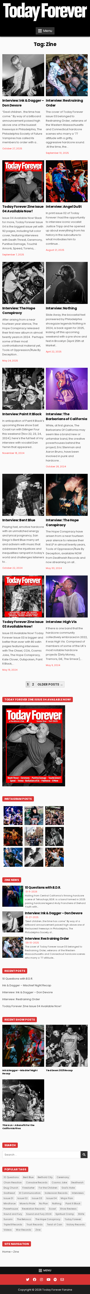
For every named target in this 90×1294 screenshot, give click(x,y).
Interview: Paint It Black (22, 414)
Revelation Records (33, 1208)
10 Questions (11, 1177)
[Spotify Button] (55, 1279)
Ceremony (63, 1177)
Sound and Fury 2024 (38, 1214)
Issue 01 (8, 1198)
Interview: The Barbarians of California (66, 416)
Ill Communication (30, 1193)
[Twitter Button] (28, 1279)
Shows (36, 1038)
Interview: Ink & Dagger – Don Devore (23, 103)
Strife (81, 1214)
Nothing (56, 1203)
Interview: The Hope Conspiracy (18, 310)
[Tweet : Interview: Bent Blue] (17, 513)
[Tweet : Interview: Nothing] (60, 301)
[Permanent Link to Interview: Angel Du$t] (67, 181)
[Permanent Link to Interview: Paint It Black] (23, 389)
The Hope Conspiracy (47, 1219)
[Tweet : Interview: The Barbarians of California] (60, 407)
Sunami (8, 1219)
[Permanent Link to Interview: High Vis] (67, 596)
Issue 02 (22, 1198)
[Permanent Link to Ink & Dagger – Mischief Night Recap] (23, 1046)
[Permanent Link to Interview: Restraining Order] (67, 75)
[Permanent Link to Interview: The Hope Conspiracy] (23, 283)
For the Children (48, 1187)
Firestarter (28, 1187)
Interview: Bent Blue (18, 520)
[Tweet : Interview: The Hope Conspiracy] (17, 301)
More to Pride (27, 1203)
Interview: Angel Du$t (64, 206)
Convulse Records (37, 1182)
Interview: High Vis (61, 621)
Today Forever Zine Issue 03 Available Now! (23, 624)
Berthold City (45, 1177)
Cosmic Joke (59, 1182)
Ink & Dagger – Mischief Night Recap (26, 985)
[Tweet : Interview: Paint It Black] (17, 407)
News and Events (17, 1038)
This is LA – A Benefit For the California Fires (18, 1126)
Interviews (19, 68)
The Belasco (24, 1219)
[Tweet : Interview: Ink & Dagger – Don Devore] (17, 94)
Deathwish (77, 1182)
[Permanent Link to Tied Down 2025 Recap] (67, 1046)
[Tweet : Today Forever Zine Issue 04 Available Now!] (17, 200)
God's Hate (68, 1187)
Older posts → (50, 684)
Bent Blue (28, 1177)
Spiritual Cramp (64, 1214)
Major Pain (67, 1198)
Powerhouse (11, 1208)
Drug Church (11, 1187)
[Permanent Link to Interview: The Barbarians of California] (67, 389)
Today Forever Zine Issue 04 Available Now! (23, 209)
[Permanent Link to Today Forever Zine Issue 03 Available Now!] (23, 596)
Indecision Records (56, 1193)
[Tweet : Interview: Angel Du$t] (60, 200)
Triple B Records (13, 1224)
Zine (32, 68)
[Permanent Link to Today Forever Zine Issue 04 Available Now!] (23, 181)
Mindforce (9, 1203)
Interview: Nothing (61, 308)
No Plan (43, 1203)
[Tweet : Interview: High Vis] (60, 615)
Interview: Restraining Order (64, 103)
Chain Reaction (13, 1182)
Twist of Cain (54, 1224)
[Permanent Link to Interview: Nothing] (67, 283)
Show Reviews (68, 1208)
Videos (8, 1229)
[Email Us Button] (62, 1279)
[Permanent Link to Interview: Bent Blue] (23, 495)
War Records (23, 1229)
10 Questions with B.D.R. (43, 887)
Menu (47, 30)
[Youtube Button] (48, 1279)
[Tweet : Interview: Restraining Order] (60, 94)
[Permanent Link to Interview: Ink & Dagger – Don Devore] (23, 75)
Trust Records (34, 1224)
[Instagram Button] (41, 1279)
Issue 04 (51, 1198)
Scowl (52, 1208)
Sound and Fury (13, 1214)
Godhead (9, 1193)
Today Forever (72, 1219)
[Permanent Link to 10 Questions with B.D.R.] (12, 896)
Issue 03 (37, 1198)
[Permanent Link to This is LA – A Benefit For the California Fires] (23, 1100)
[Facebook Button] (34, 1279)
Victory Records (75, 1224)
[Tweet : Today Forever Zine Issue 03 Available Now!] (17, 615)
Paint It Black (73, 1203)
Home (6, 1252)
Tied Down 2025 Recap (59, 1070)
